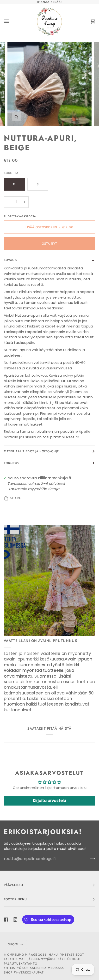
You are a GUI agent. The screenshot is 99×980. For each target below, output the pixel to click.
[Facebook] (6, 919)
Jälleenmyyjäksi (41, 959)
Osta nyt (49, 243)
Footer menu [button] (15, 899)
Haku (53, 954)
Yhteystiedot (72, 954)
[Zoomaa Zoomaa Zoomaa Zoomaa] (49, 84)
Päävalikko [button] (13, 885)
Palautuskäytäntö (20, 963)
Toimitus (11, 463)
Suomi (13, 944)
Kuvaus (10, 260)
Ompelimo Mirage (22, 954)
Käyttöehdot (69, 959)
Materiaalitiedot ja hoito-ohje (31, 451)
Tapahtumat (14, 959)
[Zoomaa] (16, 117)
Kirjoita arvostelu (49, 800)
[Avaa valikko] (11, 21)
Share (15, 498)
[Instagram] (15, 919)
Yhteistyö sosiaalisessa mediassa (34, 968)
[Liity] (88, 858)
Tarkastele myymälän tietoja (34, 488)
